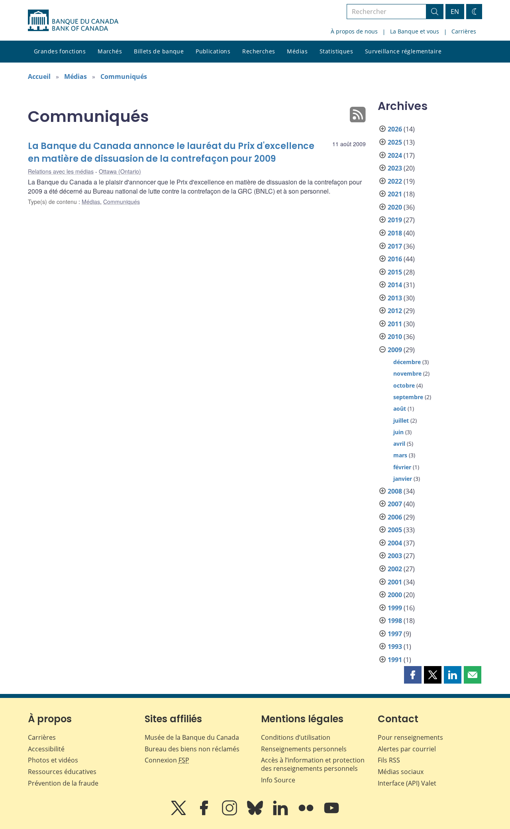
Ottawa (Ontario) (120, 171)
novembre (407, 373)
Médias (297, 51)
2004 (395, 543)
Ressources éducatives (62, 771)
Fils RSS (389, 760)
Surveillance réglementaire (403, 51)
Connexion (167, 760)
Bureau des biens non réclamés (192, 749)
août (399, 408)
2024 (395, 155)
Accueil (39, 76)
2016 (395, 259)
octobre (404, 385)
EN (455, 11)
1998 (395, 620)
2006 (395, 517)
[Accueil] (73, 20)
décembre (407, 362)
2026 (395, 129)
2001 (395, 582)
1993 (395, 646)
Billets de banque (159, 51)
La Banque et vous (414, 31)
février (402, 467)
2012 (395, 310)
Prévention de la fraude (63, 783)
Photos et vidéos (53, 760)
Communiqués (123, 76)
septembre (408, 397)
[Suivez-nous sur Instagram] (230, 813)
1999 (395, 608)
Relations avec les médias (61, 171)
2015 (395, 272)
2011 (395, 323)
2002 (395, 568)
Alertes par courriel (407, 749)
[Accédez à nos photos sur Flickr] (307, 813)
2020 (395, 207)
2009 (395, 349)
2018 (395, 233)
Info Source (278, 780)
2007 (395, 504)
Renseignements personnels (304, 749)
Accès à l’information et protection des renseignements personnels (313, 764)
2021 (395, 194)
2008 (395, 491)
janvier (402, 478)
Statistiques (336, 51)
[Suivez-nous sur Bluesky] (256, 813)
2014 (395, 284)
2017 (395, 246)
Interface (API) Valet (407, 783)
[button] (413, 675)
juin (398, 432)
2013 (395, 298)
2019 (395, 220)
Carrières (463, 31)
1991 (395, 659)
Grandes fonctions (60, 51)
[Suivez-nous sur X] (179, 813)
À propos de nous (354, 31)
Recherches (258, 51)
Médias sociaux (401, 771)
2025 (395, 142)
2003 (395, 555)
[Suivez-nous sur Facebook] (205, 813)
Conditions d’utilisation (295, 737)
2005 (395, 529)
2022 (395, 181)
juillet (401, 420)
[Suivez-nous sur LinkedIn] (281, 813)
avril (399, 443)
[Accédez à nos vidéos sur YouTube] (331, 813)
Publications (213, 51)
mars (400, 455)
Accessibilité (46, 749)
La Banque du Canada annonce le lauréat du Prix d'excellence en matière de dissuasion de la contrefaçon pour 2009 (171, 152)
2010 (395, 336)
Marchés (110, 51)
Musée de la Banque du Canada (192, 737)
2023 (395, 168)
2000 (395, 594)
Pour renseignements (410, 737)
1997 (395, 633)
